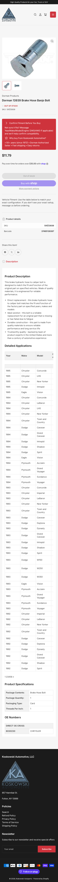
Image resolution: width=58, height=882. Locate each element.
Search (5, 812)
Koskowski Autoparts (24, 879)
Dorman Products (10, 96)
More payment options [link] (29, 188)
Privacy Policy (9, 819)
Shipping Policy (9, 825)
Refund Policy (9, 815)
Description (12, 261)
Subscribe (46, 849)
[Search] (35, 15)
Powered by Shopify (41, 879)
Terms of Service (10, 822)
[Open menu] (53, 15)
